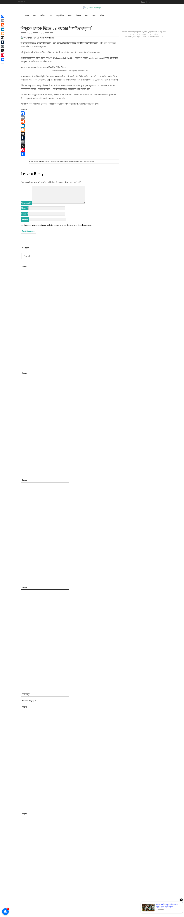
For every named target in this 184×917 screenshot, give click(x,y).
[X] (70, 146)
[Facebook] (70, 113)
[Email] (70, 117)
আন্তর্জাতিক (60, 15)
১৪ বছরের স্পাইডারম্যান (50, 161)
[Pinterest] (70, 150)
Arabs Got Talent (62, 161)
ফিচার (86, 15)
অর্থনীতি (42, 15)
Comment (26, 202)
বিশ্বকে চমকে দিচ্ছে (89, 161)
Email (24, 213)
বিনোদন (78, 15)
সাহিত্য (102, 15)
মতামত (70, 15)
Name (24, 208)
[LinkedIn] (70, 126)
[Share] (70, 154)
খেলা (50, 15)
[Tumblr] (70, 138)
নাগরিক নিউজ (49, 33)
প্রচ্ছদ (27, 15)
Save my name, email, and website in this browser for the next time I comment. (58, 225)
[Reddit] (70, 122)
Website (24, 219)
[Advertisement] (42, 320)
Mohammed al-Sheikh (76, 161)
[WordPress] (70, 142)
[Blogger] (70, 130)
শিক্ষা (94, 15)
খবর (34, 15)
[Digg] (70, 134)
